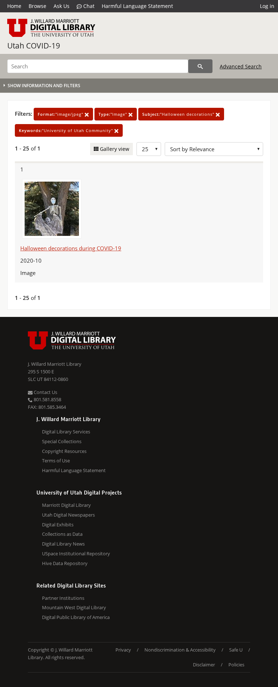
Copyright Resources (64, 451)
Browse (37, 6)
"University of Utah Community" (66, 130)
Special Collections (61, 441)
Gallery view (113, 148)
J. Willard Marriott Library (54, 364)
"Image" (113, 114)
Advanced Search (241, 66)
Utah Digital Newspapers (68, 515)
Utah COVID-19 (33, 46)
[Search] (200, 66)
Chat (88, 6)
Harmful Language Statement (137, 6)
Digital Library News (63, 543)
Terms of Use (56, 460)
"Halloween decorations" (179, 114)
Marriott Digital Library (66, 505)
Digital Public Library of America (76, 617)
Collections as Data (62, 534)
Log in (267, 6)
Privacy (123, 649)
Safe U (236, 649)
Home (14, 6)
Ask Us (62, 6)
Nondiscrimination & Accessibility (180, 649)
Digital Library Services (66, 431)
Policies (236, 664)
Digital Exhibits (57, 524)
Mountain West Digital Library (74, 607)
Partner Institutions (63, 598)
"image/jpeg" (61, 114)
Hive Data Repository (65, 563)
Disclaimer (204, 664)
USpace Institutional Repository (76, 553)
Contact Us (45, 392)
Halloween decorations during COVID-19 (70, 248)
